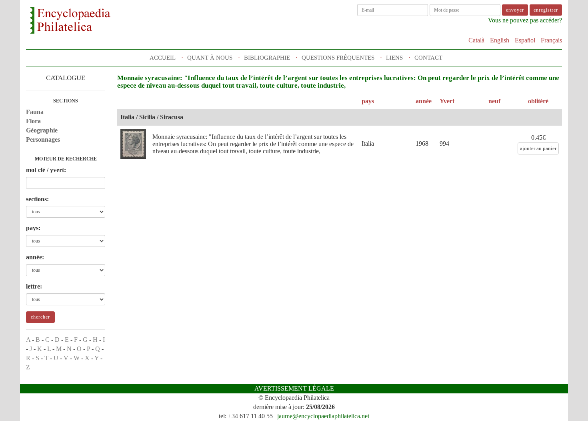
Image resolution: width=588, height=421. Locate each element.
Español (525, 40)
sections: (37, 199)
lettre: (34, 286)
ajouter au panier (538, 148)
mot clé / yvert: (46, 169)
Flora (33, 121)
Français (551, 40)
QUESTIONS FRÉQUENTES (338, 57)
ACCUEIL (163, 57)
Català (476, 40)
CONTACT (428, 57)
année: (35, 257)
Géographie (42, 130)
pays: (33, 228)
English (499, 40)
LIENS (394, 57)
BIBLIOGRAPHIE (267, 57)
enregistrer (546, 10)
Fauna (35, 111)
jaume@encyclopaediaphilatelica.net (323, 416)
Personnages (43, 139)
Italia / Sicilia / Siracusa (151, 117)
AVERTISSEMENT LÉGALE (294, 388)
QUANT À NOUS (209, 57)
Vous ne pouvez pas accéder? (525, 20)
